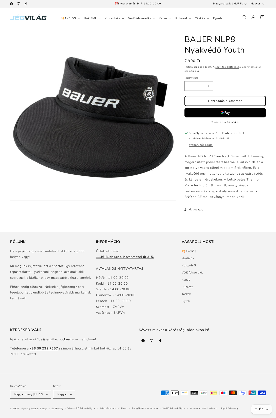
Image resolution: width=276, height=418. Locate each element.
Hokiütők (188, 258)
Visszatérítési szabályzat (81, 408)
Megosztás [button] (196, 209)
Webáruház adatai (201, 145)
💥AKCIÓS (189, 251)
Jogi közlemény (230, 408)
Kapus (186, 280)
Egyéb (186, 301)
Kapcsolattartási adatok (203, 408)
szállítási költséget (227, 67)
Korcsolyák (189, 265)
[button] (69, 18)
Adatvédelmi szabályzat (113, 408)
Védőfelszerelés (192, 272)
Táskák (186, 294)
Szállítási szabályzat (174, 408)
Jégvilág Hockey (30, 408)
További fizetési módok (225, 122)
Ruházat (187, 287)
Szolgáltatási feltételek (145, 408)
